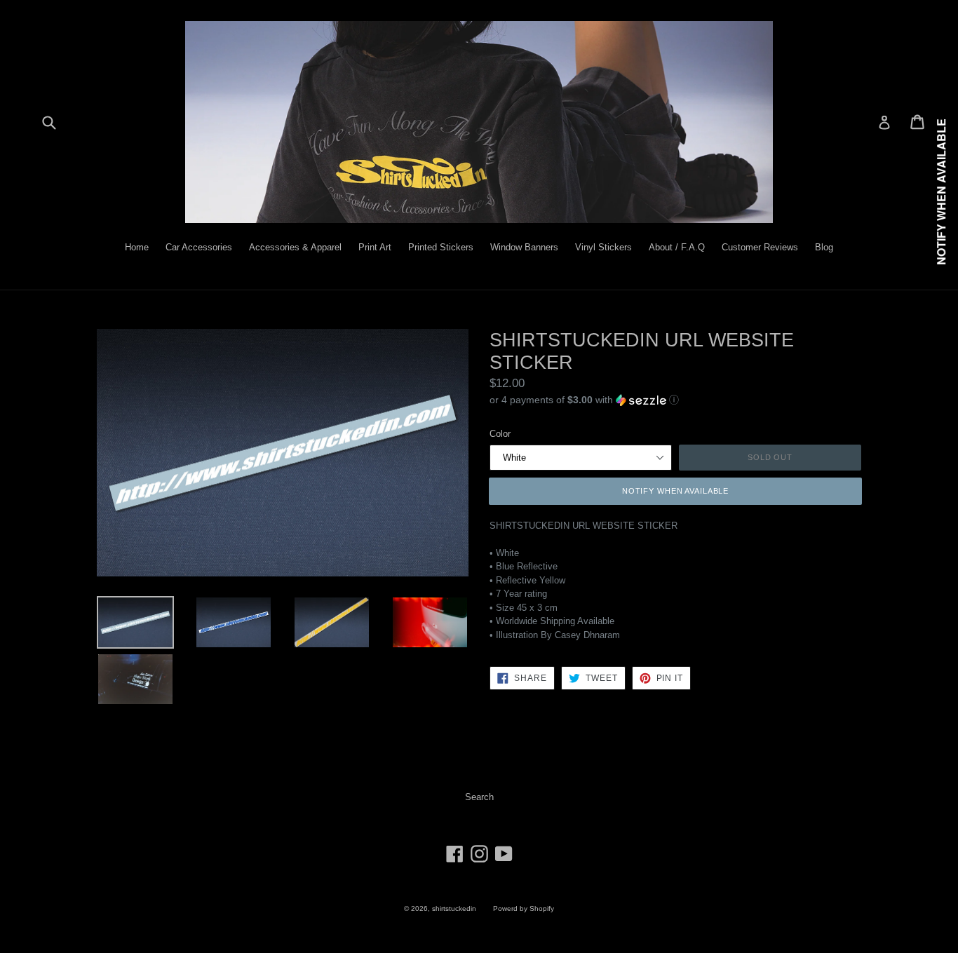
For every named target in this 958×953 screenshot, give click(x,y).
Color (500, 433)
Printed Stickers (440, 247)
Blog (824, 247)
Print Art (374, 247)
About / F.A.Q (677, 247)
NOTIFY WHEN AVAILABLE (675, 491)
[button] (675, 399)
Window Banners (524, 247)
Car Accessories (199, 247)
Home (137, 247)
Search (479, 797)
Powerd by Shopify (523, 908)
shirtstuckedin (454, 908)
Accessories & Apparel (295, 247)
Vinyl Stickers (603, 247)
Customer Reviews (760, 247)
